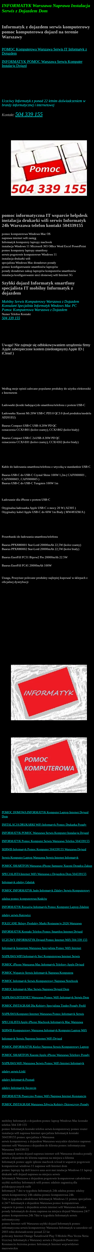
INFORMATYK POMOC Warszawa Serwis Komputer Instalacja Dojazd (45, 833)
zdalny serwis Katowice (16, 915)
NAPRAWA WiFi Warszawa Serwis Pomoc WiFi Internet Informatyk (43, 1063)
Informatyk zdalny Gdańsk (18, 882)
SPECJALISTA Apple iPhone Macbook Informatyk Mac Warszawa (42, 1022)
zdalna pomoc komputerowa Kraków (24, 898)
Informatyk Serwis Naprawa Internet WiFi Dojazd (32, 1038)
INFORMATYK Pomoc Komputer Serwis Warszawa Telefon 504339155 (46, 841)
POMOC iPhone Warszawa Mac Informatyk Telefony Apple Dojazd (43, 964)
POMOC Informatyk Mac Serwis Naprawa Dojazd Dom (35, 989)
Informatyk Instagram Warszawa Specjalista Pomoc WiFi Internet (41, 948)
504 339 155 (29, 114)
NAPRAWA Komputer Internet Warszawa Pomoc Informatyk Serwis (43, 1013)
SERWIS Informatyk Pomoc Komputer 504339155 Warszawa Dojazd (44, 849)
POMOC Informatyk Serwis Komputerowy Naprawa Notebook (40, 981)
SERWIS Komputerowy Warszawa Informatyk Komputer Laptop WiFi (44, 1030)
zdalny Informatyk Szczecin (19, 1088)
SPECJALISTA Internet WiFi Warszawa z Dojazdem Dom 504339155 (44, 874)
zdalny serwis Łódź (14, 1071)
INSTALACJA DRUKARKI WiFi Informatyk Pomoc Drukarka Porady (44, 824)
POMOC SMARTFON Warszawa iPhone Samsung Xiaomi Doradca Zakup (47, 865)
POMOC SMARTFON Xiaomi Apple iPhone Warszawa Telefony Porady (46, 1055)
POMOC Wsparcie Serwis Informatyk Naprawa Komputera (37, 972)
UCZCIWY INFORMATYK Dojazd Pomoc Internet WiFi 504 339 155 (44, 939)
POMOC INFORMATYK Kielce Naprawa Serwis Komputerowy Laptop (45, 1046)
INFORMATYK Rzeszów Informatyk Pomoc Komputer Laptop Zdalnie (45, 907)
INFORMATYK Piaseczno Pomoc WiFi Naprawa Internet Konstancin (44, 1096)
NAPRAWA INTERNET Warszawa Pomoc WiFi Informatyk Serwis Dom (45, 997)
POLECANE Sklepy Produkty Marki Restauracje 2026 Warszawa (42, 923)
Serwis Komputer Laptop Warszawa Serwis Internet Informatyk (40, 857)
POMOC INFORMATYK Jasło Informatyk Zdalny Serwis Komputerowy (46, 890)
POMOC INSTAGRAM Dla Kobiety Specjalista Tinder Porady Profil (44, 1005)
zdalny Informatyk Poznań (18, 1079)
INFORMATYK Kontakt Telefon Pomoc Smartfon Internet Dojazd (42, 931)
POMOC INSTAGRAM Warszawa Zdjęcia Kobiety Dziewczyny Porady (45, 1104)
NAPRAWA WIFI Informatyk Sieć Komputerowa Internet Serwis (41, 956)
